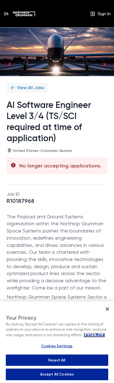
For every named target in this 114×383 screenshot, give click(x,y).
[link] (24, 14)
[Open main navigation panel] (6, 13)
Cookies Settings (56, 346)
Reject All (56, 360)
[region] (57, 342)
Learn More (94, 335)
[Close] (107, 309)
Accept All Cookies (57, 374)
